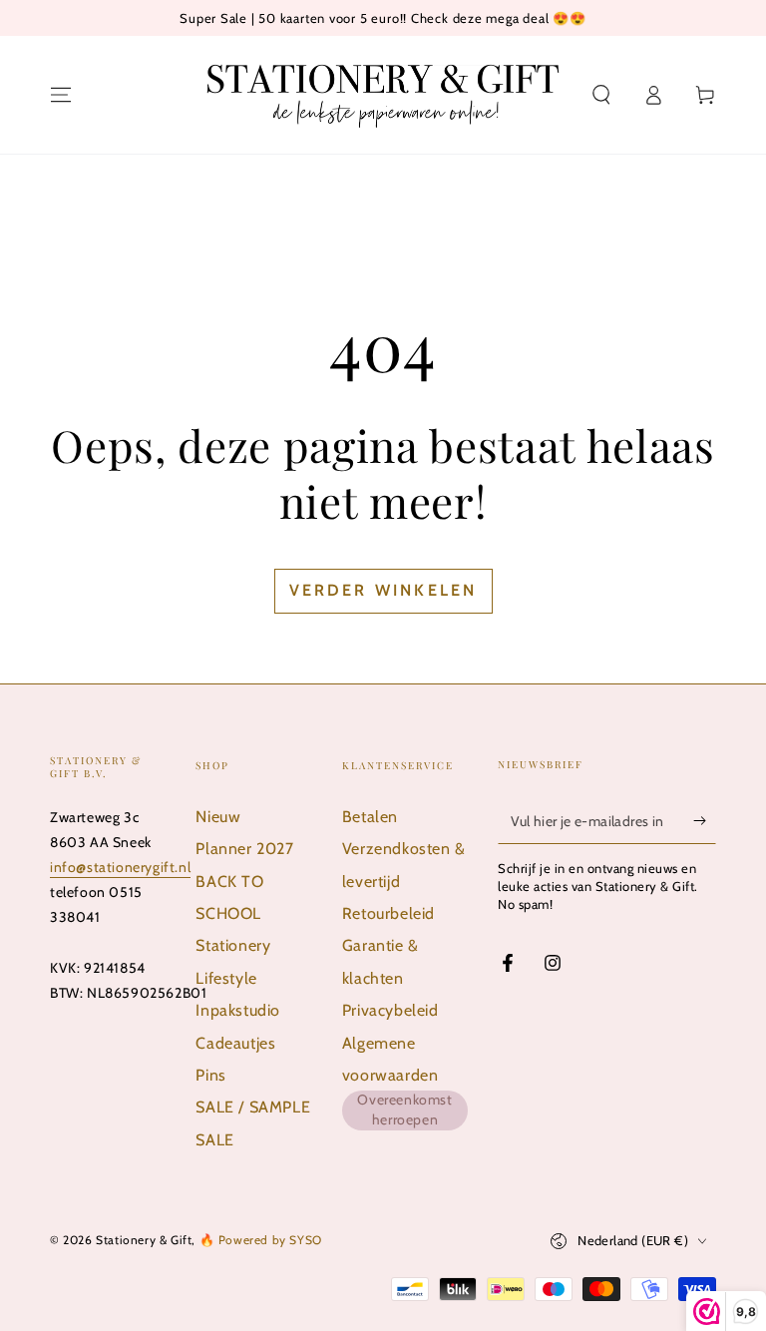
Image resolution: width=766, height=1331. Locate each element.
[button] (601, 95)
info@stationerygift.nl (120, 867)
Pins (210, 1075)
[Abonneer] (704, 821)
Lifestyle (225, 978)
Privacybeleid (390, 1010)
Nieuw (217, 816)
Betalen (370, 816)
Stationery (232, 945)
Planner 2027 (244, 848)
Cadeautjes (235, 1043)
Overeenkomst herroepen (404, 1109)
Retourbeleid (388, 913)
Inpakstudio (237, 1010)
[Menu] (61, 95)
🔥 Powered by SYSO (260, 1239)
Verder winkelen (383, 590)
